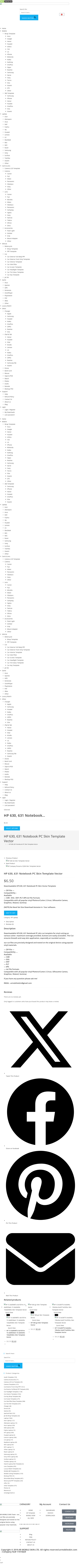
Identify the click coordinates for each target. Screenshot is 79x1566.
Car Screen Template (14, 267)
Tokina (9, 220)
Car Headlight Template (15, 270)
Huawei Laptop (8, 1435)
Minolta (9, 200)
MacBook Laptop (9, 1442)
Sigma (9, 213)
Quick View (9, 1312)
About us (8, 402)
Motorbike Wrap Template (12, 1478)
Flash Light (11, 231)
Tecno (9, 80)
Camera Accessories (10, 1380)
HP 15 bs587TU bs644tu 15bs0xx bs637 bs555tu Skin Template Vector (64, 1330)
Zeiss (9, 226)
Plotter (7, 381)
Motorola (10, 57)
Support (5, 392)
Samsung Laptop (9, 1454)
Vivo (8, 83)
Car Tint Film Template (11, 1404)
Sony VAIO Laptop (9, 1457)
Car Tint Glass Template (15, 272)
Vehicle (4, 244)
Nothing (10, 62)
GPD (6, 288)
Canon (9, 174)
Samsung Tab (11, 363)
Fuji (8, 176)
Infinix (9, 47)
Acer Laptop (7, 1420)
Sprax (9, 75)
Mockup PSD (9, 389)
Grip (8, 236)
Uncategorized (8, 1493)
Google (9, 39)
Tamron (9, 218)
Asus (8, 36)
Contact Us (8, 399)
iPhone (9, 54)
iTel (8, 49)
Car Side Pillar (12, 264)
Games (6, 1411)
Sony (8, 78)
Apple (9, 314)
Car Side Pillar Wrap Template (13, 1401)
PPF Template (11, 251)
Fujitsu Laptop (8, 1430)
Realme (9, 70)
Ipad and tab (8, 1413)
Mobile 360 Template (10, 1471)
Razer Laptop (8, 1452)
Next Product (10, 863)
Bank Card (8, 371)
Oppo (9, 67)
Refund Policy (9, 397)
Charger (7, 311)
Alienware (8, 119)
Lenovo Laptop (8, 1437)
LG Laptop (7, 1440)
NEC (6, 145)
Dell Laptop (7, 1428)
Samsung (10, 72)
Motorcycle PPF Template (12, 1481)
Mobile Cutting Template (11, 1473)
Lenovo (7, 135)
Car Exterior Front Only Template (18, 259)
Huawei (9, 44)
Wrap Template (10, 34)
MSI (6, 143)
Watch (7, 379)
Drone (7, 368)
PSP (6, 298)
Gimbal (9, 233)
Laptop (4, 114)
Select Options (12, 828)
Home (4, 28)
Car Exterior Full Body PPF (16, 257)
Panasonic (10, 181)
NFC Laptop (7, 1447)
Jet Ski (7, 277)
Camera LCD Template (12, 168)
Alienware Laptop (9, 1423)
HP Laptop (14, 917)
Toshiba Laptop (8, 1461)
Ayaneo (7, 285)
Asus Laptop (8, 1425)
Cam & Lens (6, 166)
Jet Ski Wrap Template (10, 1416)
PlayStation (8, 296)
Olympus (10, 184)
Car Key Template (13, 275)
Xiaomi (9, 85)
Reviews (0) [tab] (10, 924)
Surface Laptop (8, 1459)
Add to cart (10, 913)
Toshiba (7, 158)
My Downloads (10, 412)
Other (9, 91)
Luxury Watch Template (11, 1469)
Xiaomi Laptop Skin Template (13, 1464)
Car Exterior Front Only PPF (12, 1387)
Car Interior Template (14, 262)
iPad (8, 342)
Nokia (9, 60)
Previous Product (12, 858)
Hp (6, 130)
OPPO (9, 327)
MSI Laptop (7, 1445)
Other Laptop (8, 1449)
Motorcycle (8, 246)
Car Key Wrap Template (11, 1396)
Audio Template (9, 1377)
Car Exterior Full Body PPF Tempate (15, 1389)
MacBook (8, 140)
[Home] (4, 844)
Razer (7, 148)
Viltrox (9, 223)
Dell (6, 124)
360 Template (9, 93)
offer (5, 1483)
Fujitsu (7, 127)
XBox (6, 301)
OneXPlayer (9, 293)
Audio (7, 384)
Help (6, 394)
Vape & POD (9, 376)
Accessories (9, 228)
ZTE (8, 88)
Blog (6, 404)
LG (8, 52)
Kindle (9, 345)
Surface (7, 155)
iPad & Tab (8, 334)
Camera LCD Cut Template (12, 1382)
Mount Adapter (12, 238)
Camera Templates (9, 1384)
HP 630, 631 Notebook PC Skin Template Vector (23, 844)
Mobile (4, 31)
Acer (6, 117)
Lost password (10, 415)
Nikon (9, 179)
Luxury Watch (6, 306)
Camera (7, 171)
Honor (9, 41)
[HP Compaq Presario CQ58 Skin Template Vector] (23, 866)
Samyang (10, 210)
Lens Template (8, 1466)
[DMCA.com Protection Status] (6, 1)
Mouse (7, 373)
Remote (7, 386)
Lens (6, 192)
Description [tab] (10, 922)
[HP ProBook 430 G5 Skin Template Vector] (18, 861)
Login (4, 407)
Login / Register (10, 410)
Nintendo (8, 290)
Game (4, 280)
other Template (8, 1486)
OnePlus (10, 65)
